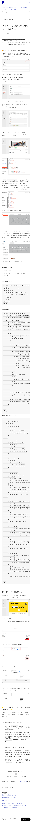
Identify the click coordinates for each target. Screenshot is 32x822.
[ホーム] (3, 3)
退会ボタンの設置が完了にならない (10, 795)
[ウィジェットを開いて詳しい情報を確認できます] (25, 819)
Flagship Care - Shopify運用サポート (10, 7)
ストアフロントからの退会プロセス (10, 808)
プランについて (5, 800)
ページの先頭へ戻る (7, 788)
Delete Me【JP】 (24, 7)
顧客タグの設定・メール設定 (9, 797)
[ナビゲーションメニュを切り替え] (29, 2)
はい (12, 773)
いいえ (20, 773)
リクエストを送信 (22, 781)
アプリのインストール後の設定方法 (9, 9)
